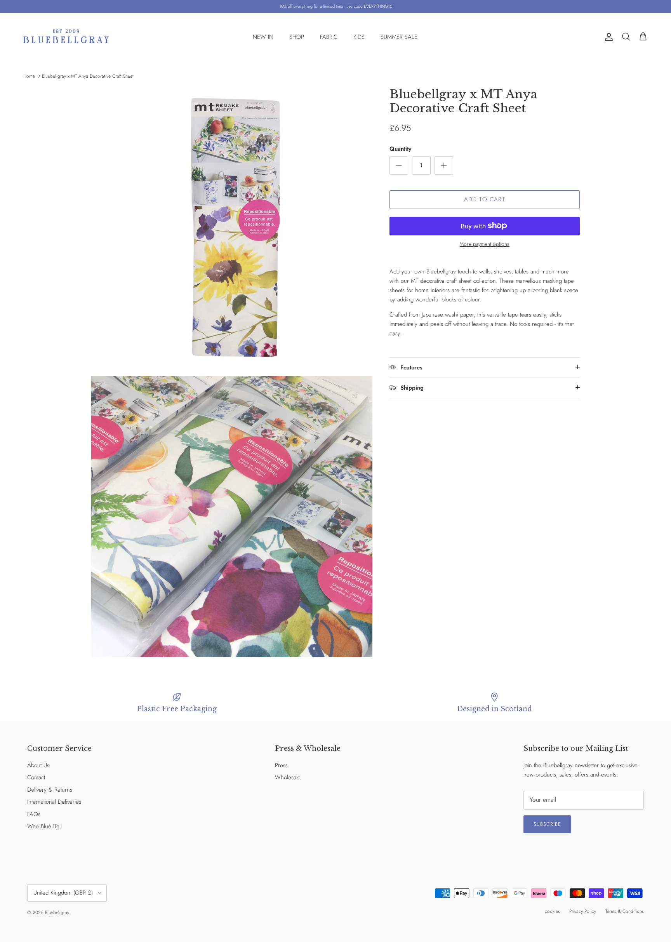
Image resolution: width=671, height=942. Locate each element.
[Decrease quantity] (398, 165)
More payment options (484, 243)
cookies (552, 911)
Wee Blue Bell (44, 826)
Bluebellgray (57, 912)
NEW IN (263, 37)
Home (29, 76)
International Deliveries (54, 801)
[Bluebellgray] (66, 37)
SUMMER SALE (399, 37)
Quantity (400, 149)
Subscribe (547, 824)
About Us (38, 765)
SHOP (296, 37)
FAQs (33, 814)
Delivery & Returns (49, 789)
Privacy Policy (582, 911)
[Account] (607, 37)
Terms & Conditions (624, 911)
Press (281, 765)
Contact (36, 777)
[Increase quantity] (444, 165)
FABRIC (328, 37)
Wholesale (288, 777)
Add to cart (484, 199)
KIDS (359, 37)
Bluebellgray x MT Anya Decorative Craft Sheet (88, 76)
